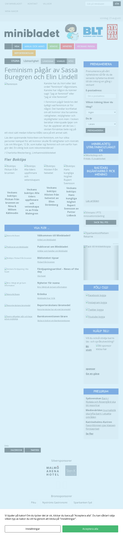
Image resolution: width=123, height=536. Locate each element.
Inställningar (33, 528)
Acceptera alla (90, 528)
